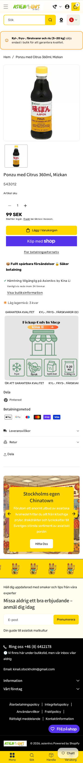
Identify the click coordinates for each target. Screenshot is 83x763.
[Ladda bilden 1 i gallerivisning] (16, 156)
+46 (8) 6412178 (37, 646)
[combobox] (29, 20)
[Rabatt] (73, 20)
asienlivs (47, 743)
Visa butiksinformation (25, 293)
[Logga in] (67, 6)
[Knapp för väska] (61, 20)
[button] (6, 6)
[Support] (57, 7)
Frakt (27, 219)
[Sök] (50, 20)
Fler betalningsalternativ (41, 252)
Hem (6, 57)
